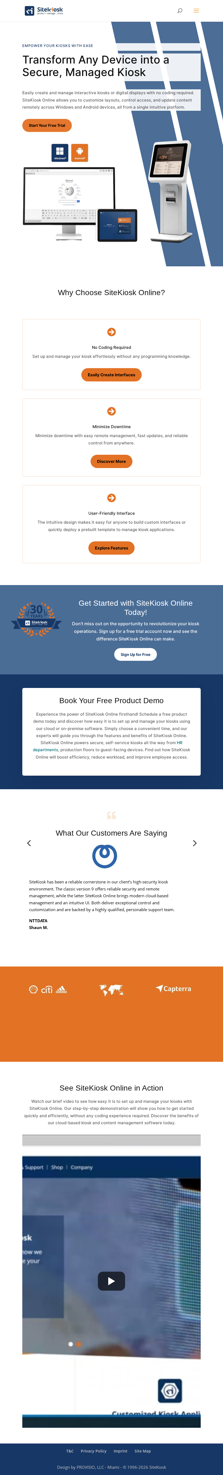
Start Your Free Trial (47, 125)
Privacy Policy (94, 1451)
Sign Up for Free (135, 654)
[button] (28, 843)
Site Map (143, 1451)
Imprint (121, 1451)
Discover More (111, 461)
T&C (70, 1451)
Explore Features (111, 548)
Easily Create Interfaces (111, 374)
